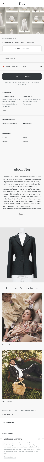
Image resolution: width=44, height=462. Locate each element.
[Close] (39, 439)
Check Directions (15, 47)
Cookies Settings (10, 457)
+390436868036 (10, 58)
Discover (22, 214)
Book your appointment (22, 76)
